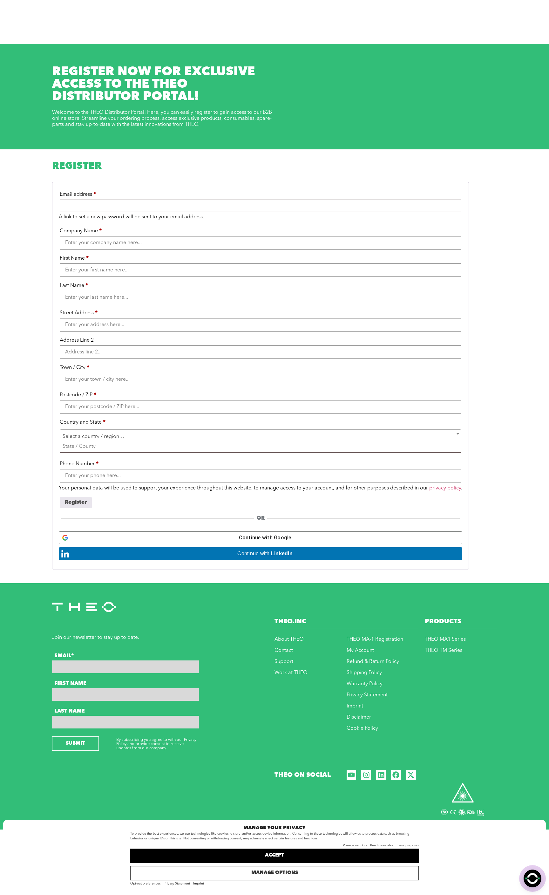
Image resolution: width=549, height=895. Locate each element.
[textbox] (260, 437)
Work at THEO (291, 672)
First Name (74, 258)
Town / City (74, 367)
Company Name (81, 231)
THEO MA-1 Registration (375, 639)
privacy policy (445, 488)
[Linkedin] (381, 775)
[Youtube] (351, 775)
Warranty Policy (365, 684)
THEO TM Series (443, 650)
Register (76, 502)
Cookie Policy (362, 728)
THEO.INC (290, 621)
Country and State (82, 422)
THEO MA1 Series (445, 639)
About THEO (289, 639)
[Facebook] (396, 775)
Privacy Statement (177, 883)
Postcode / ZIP (78, 395)
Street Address (79, 313)
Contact (283, 650)
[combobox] (260, 433)
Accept (274, 855)
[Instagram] (366, 775)
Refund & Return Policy (373, 661)
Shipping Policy (364, 672)
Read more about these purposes (394, 845)
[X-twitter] (411, 775)
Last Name (74, 285)
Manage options (274, 873)
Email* (64, 656)
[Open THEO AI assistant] (532, 878)
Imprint (198, 883)
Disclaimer (359, 717)
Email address (78, 194)
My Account (360, 650)
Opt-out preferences (145, 883)
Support (283, 661)
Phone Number (79, 464)
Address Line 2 (77, 340)
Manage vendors (354, 845)
